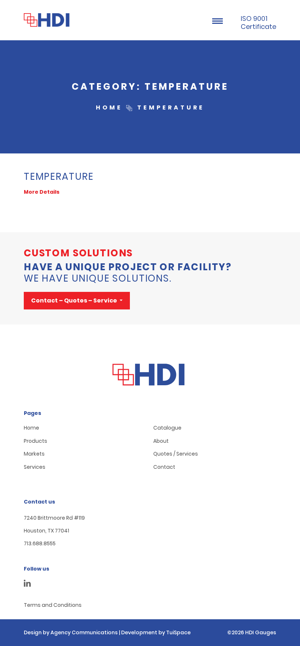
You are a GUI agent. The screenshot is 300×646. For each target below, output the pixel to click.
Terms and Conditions (53, 605)
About (161, 441)
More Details (42, 192)
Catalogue (167, 428)
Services (34, 467)
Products (35, 441)
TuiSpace (178, 632)
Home (31, 428)
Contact (164, 467)
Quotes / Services (175, 454)
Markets (34, 454)
